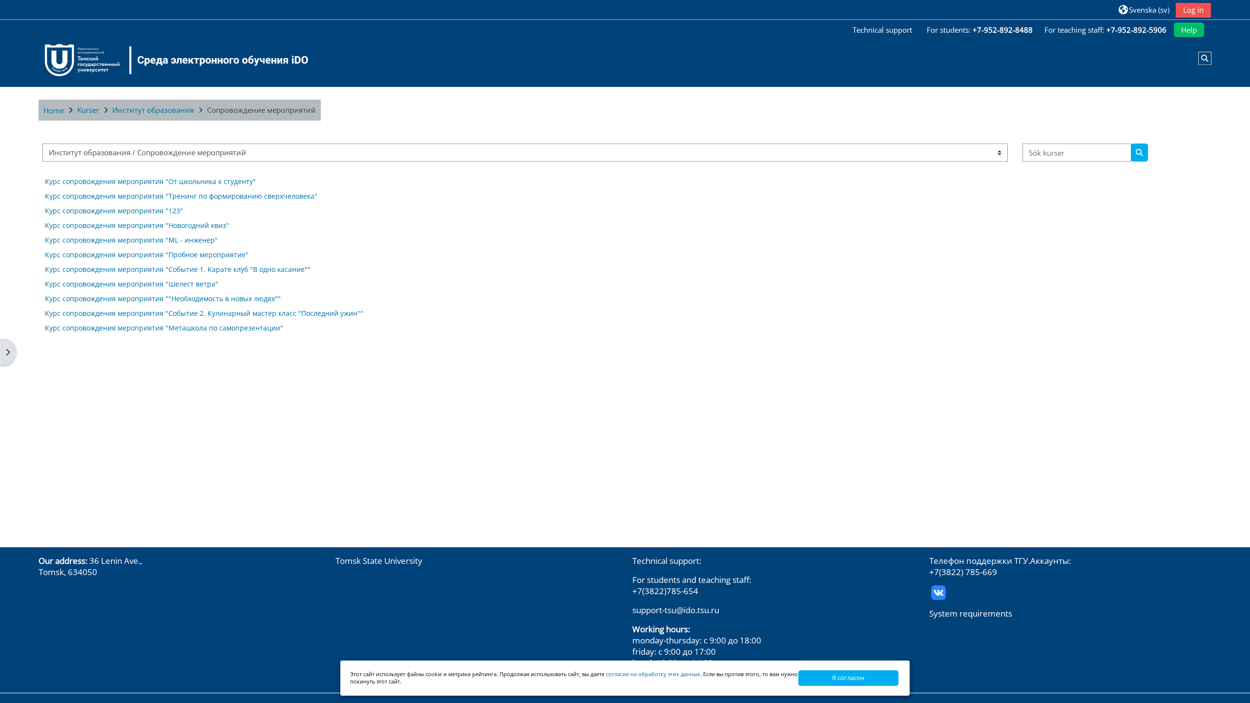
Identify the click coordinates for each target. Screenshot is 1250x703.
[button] (1144, 9)
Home (53, 110)
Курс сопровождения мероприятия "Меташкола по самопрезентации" (164, 327)
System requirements (970, 613)
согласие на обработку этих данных (653, 674)
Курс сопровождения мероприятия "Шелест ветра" (131, 284)
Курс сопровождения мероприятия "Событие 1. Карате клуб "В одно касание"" (178, 269)
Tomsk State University (378, 560)
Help (1189, 30)
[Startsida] (170, 60)
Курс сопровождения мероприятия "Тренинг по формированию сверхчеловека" (181, 196)
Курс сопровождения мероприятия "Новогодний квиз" (137, 225)
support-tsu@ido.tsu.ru (675, 610)
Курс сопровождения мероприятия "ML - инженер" (131, 240)
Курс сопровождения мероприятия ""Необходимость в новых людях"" (163, 298)
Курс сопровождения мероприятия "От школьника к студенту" (150, 181)
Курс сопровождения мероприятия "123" (114, 210)
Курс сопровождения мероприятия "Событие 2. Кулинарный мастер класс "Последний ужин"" (204, 313)
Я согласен (848, 677)
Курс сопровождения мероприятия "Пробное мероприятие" (147, 254)
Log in (1193, 10)
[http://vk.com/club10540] (938, 591)
